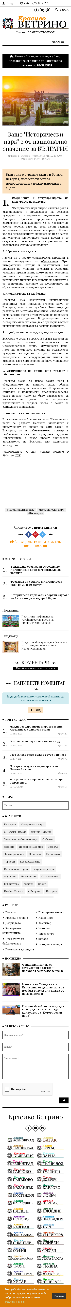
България (10, 824)
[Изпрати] (64, 1100)
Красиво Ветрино (16, 917)
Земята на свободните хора (21, 839)
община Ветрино (41, 831)
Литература (46, 933)
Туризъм (9, 861)
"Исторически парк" (25, 208)
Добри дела (13, 923)
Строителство (50, 876)
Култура (28, 883)
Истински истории (16, 869)
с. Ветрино (34, 891)
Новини (20, 56)
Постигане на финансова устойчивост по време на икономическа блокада (37, 619)
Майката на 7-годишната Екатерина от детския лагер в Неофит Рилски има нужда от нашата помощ (43, 989)
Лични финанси (14, 854)
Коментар (44, 923)
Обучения (10, 876)
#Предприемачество (20, 509)
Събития (47, 839)
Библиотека (11, 883)
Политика (35, 854)
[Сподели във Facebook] (28, 534)
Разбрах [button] (59, 1296)
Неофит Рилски (13, 891)
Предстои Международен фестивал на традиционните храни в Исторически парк (44, 645)
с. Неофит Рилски (15, 831)
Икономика (53, 854)
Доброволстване (30, 861)
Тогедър (53, 846)
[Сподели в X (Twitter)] (42, 534)
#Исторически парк (51, 509)
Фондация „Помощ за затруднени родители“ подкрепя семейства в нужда (43, 968)
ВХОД (37, 710)
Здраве (43, 939)
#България (35, 513)
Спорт (42, 883)
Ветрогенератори (44, 869)
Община (9, 846)
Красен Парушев (20, 155)
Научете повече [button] (15, 1301)
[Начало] (12, 56)
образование (49, 261)
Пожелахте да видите (19, 949)
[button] (58, 41)
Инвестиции (29, 876)
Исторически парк (39, 56)
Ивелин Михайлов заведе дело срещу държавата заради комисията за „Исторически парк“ (44, 1011)
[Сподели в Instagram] (35, 534)
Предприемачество (31, 846)
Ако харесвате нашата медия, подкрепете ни (37, 543)
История (51, 891)
